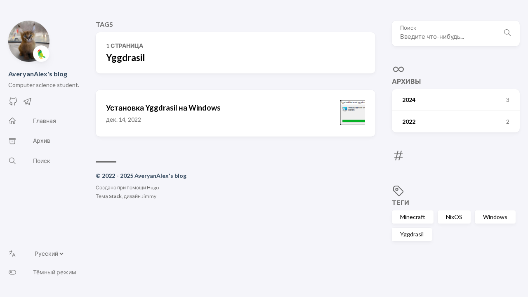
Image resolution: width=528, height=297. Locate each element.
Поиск (408, 28)
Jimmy (148, 196)
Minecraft (412, 216)
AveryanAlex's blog (37, 74)
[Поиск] (507, 33)
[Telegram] (27, 104)
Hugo (153, 187)
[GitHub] (13, 104)
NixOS (454, 216)
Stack (115, 196)
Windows (495, 216)
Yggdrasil (412, 234)
